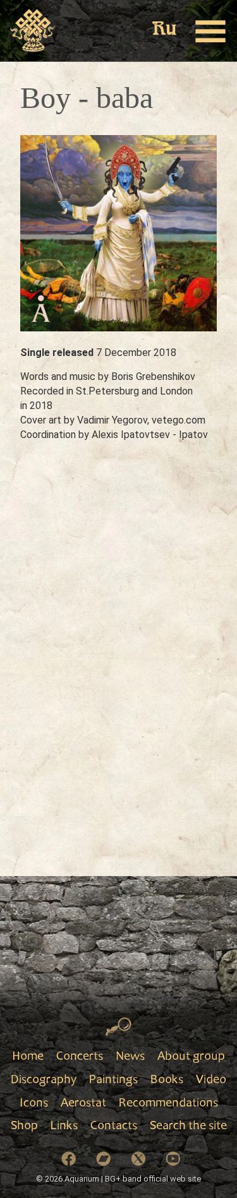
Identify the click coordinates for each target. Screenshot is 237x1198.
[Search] (118, 1026)
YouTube (173, 1158)
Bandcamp (103, 1158)
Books (166, 1080)
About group (191, 1057)
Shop (24, 1126)
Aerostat (83, 1104)
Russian (164, 30)
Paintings (113, 1080)
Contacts (113, 1126)
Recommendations (168, 1104)
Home (28, 1057)
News (130, 1057)
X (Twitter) (138, 1158)
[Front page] (33, 31)
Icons (34, 1104)
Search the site (188, 1126)
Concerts (79, 1057)
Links (64, 1126)
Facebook (68, 1158)
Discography (43, 1080)
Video (211, 1080)
